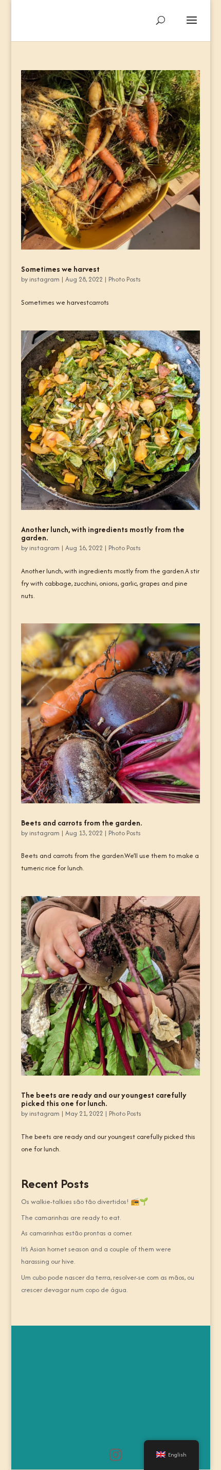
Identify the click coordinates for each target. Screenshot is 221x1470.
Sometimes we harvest (60, 268)
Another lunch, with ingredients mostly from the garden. (103, 533)
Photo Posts (124, 279)
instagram (44, 279)
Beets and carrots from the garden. (81, 822)
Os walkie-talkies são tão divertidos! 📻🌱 (84, 1202)
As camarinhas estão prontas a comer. (76, 1233)
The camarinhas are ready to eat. (71, 1218)
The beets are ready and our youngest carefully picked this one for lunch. (104, 1099)
